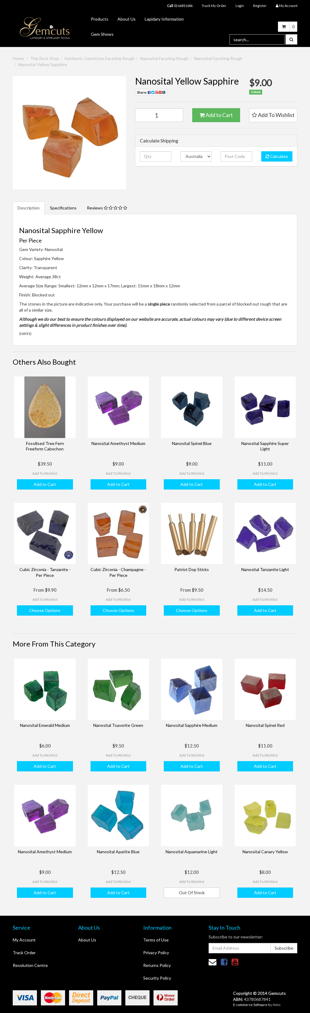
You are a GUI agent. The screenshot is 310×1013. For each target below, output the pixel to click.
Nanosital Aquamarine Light (192, 851)
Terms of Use (156, 939)
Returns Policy (157, 965)
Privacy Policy (156, 952)
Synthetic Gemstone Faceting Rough (99, 58)
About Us (126, 19)
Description (29, 207)
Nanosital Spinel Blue (192, 443)
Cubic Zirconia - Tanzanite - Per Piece (45, 572)
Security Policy (157, 978)
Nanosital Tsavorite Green (118, 725)
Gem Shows (102, 34)
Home (18, 58)
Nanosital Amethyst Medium (118, 443)
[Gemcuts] (45, 27)
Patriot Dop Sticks (191, 569)
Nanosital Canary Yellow (265, 851)
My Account (24, 939)
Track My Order (214, 6)
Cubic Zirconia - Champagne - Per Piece (118, 572)
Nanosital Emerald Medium (45, 725)
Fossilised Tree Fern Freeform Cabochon (45, 446)
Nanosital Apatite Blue (118, 851)
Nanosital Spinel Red (265, 725)
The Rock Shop (44, 58)
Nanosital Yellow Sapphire (42, 64)
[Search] (291, 39)
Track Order (24, 952)
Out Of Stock (192, 892)
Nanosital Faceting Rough (164, 58)
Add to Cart (219, 115)
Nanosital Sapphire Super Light (265, 446)
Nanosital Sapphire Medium (191, 725)
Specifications (63, 207)
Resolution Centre (30, 965)
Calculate (278, 156)
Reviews (95, 207)
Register (260, 6)
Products (99, 19)
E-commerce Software (250, 1005)
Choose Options (45, 610)
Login (240, 6)
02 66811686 (180, 6)
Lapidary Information (164, 19)
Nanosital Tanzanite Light (265, 569)
